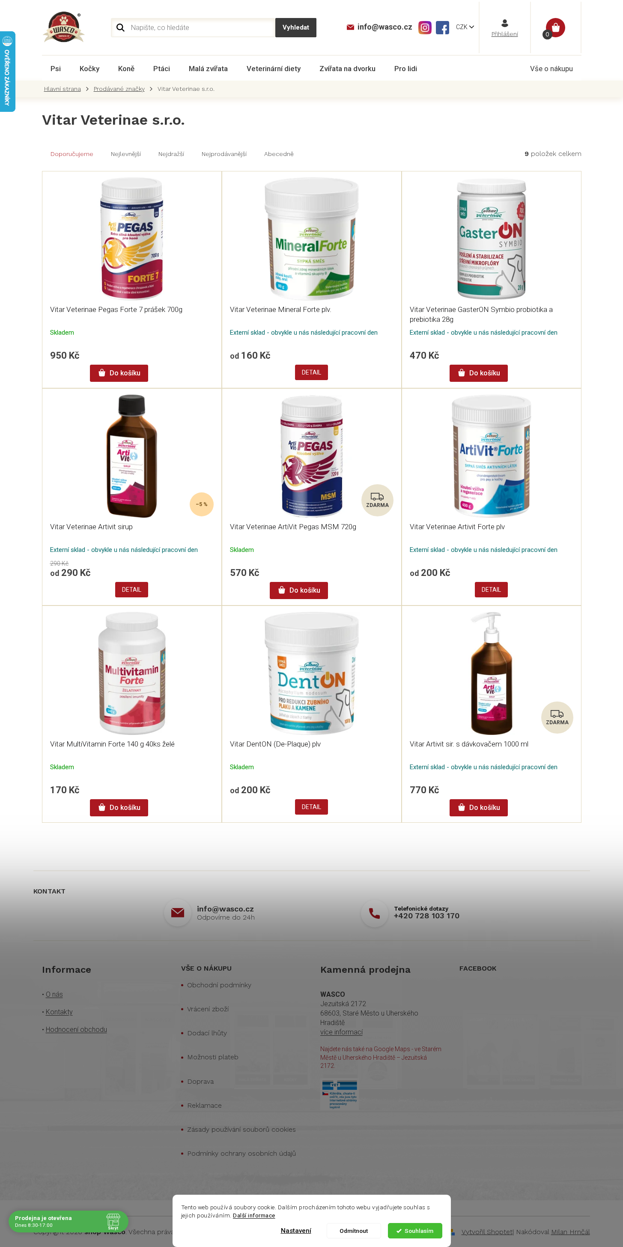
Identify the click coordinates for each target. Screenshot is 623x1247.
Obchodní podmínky (219, 985)
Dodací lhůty (207, 1033)
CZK (462, 27)
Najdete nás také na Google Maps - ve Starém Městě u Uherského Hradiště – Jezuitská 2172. (380, 1057)
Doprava (200, 1081)
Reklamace (204, 1105)
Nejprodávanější (224, 153)
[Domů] (64, 89)
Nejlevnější (126, 153)
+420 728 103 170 (426, 915)
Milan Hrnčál (570, 1232)
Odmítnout (354, 1230)
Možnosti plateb (212, 1057)
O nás (54, 994)
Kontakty (59, 1012)
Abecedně (279, 153)
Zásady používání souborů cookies (241, 1129)
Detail (311, 372)
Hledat (295, 27)
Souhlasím (419, 1230)
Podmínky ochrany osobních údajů (241, 1153)
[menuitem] (55, 68)
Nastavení (296, 1231)
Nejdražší (171, 153)
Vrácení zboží (208, 1009)
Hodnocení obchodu (76, 1029)
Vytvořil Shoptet (487, 1232)
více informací (341, 1032)
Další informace (254, 1215)
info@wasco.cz (225, 908)
